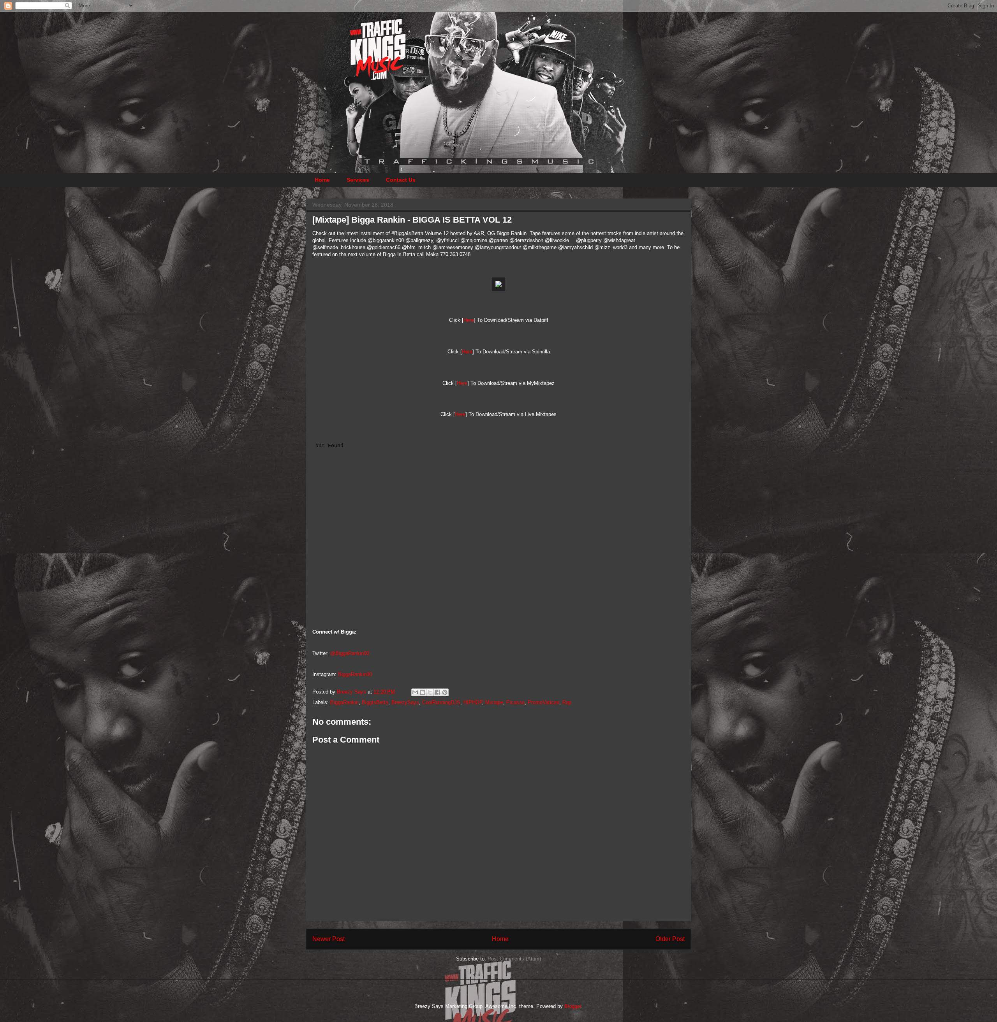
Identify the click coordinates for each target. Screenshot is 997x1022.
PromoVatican (543, 702)
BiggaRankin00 (355, 674)
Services (358, 180)
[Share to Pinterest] (445, 692)
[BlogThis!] (422, 692)
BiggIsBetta (375, 702)
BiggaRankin (344, 702)
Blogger (572, 1006)
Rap (566, 702)
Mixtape (494, 702)
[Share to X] (430, 692)
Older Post (670, 939)
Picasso (515, 702)
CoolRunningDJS (441, 702)
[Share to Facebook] (437, 692)
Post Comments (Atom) (514, 959)
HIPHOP (472, 702)
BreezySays (405, 702)
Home (322, 180)
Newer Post (328, 939)
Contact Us (401, 180)
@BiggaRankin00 (349, 653)
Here (468, 320)
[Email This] (415, 692)
